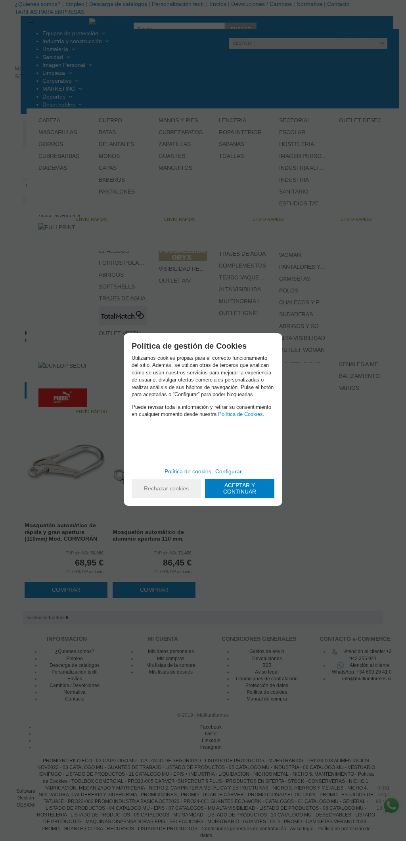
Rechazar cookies (166, 488)
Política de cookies (188, 471)
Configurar (228, 471)
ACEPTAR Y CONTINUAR (239, 488)
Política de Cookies (240, 414)
